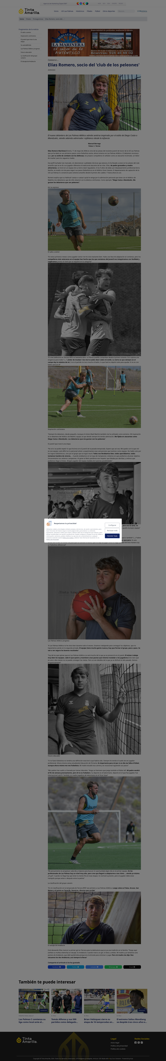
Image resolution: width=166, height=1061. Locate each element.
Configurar (112, 525)
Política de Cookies (68, 538)
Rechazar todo (112, 531)
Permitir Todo (112, 536)
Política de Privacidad (52, 539)
